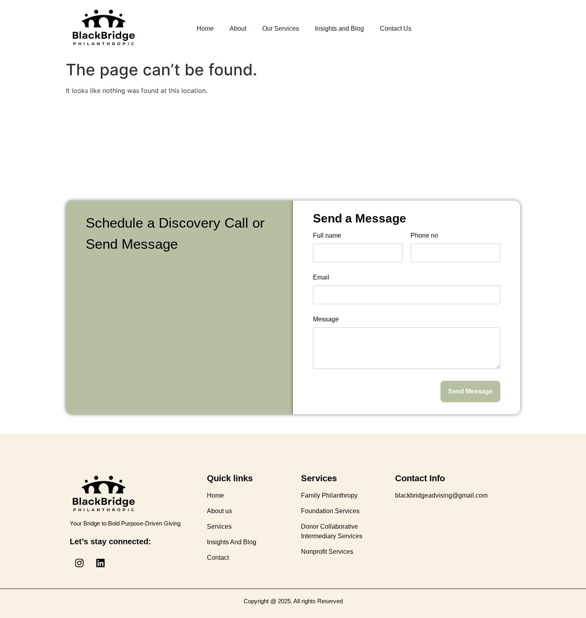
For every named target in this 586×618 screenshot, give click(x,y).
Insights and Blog (339, 28)
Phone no (424, 235)
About (238, 28)
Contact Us (395, 28)
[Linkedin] (100, 563)
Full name (327, 235)
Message (326, 319)
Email (321, 277)
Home (205, 28)
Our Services (280, 28)
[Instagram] (79, 563)
